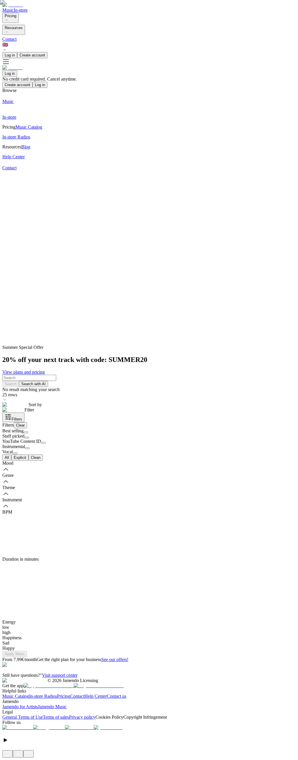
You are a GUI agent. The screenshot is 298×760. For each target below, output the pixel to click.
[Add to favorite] (7, 754)
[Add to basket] (28, 754)
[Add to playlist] (18, 754)
